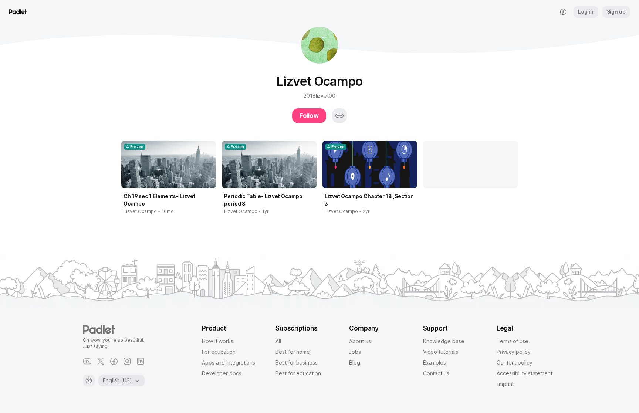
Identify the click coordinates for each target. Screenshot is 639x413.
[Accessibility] (89, 380)
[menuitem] (563, 12)
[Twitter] (100, 361)
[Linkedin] (140, 361)
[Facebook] (113, 361)
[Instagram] (127, 361)
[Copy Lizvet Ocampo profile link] (339, 115)
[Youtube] (87, 361)
